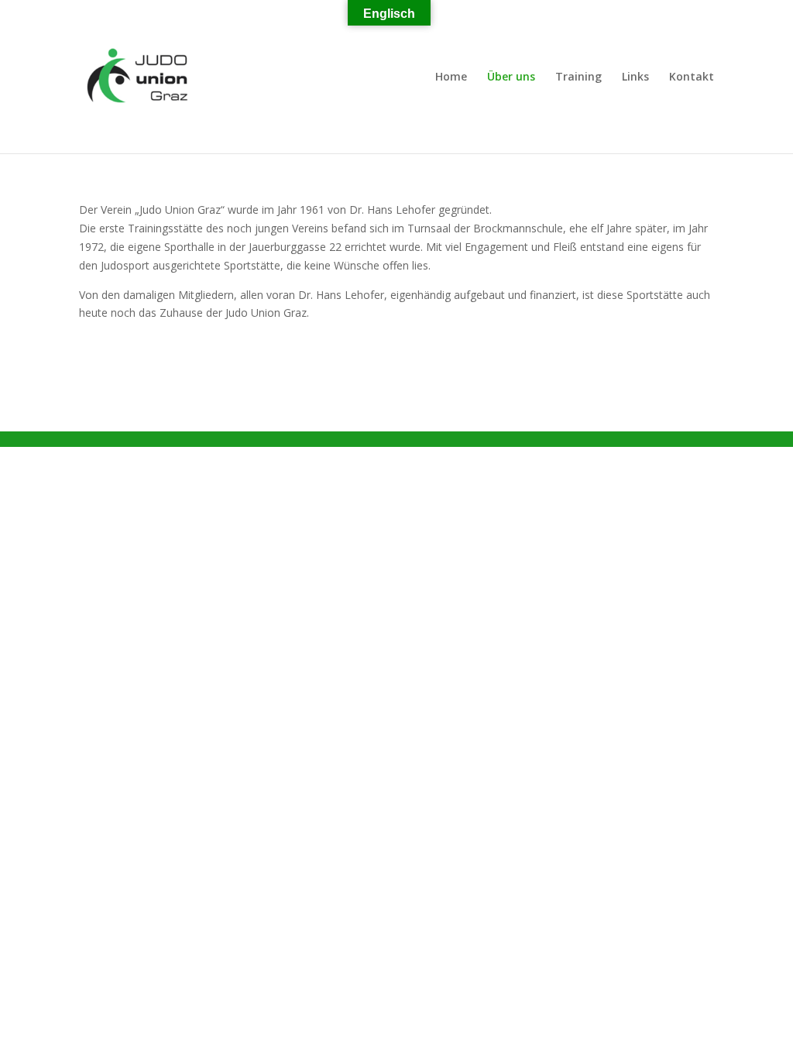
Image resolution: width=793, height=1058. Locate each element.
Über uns (511, 77)
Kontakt (691, 77)
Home (451, 77)
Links (635, 77)
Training (578, 77)
